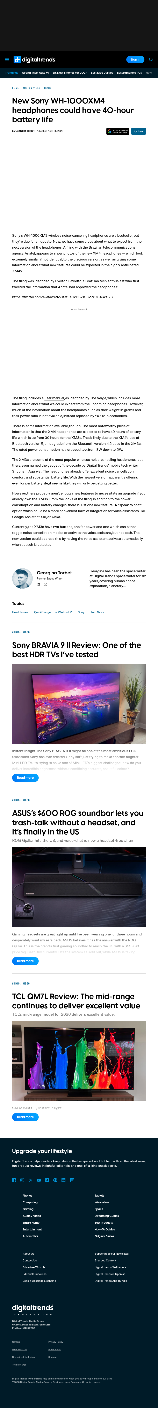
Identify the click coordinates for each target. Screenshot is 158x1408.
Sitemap (52, 1357)
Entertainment (32, 1230)
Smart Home (31, 1223)
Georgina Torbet (24, 131)
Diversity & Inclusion (23, 1357)
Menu (7, 59)
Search (151, 59)
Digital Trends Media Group (35, 1382)
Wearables (102, 1202)
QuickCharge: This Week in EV (53, 612)
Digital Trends (27, 65)
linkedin (38, 584)
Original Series (104, 1236)
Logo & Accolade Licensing (39, 1280)
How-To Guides (105, 1230)
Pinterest (55, 1180)
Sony (81, 612)
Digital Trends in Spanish (110, 1274)
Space (99, 1209)
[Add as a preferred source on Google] (117, 131)
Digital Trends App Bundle (111, 1280)
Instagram (22, 1180)
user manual (54, 398)
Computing (30, 1202)
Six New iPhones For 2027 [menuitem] (70, 73)
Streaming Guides (107, 1216)
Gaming (28, 1209)
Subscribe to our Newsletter (112, 1253)
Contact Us (30, 1260)
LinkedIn (64, 1180)
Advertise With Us (34, 1267)
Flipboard (72, 1180)
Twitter (31, 1180)
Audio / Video (32, 1216)
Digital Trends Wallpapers (110, 1267)
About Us (28, 1253)
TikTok (47, 1180)
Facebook (14, 1180)
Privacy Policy (55, 1341)
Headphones (20, 612)
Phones (27, 1196)
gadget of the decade (64, 465)
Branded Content (105, 1260)
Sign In (135, 59)
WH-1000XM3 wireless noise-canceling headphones (66, 235)
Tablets (99, 1196)
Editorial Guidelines (34, 1274)
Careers (16, 1341)
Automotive (30, 1236)
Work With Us (19, 1349)
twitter (45, 584)
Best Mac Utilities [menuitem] (102, 73)
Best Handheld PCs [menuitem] (129, 73)
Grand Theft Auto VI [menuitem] (35, 73)
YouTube (39, 1180)
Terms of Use (19, 1364)
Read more (25, 778)
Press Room (54, 1349)
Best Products (104, 1223)
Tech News (97, 612)
